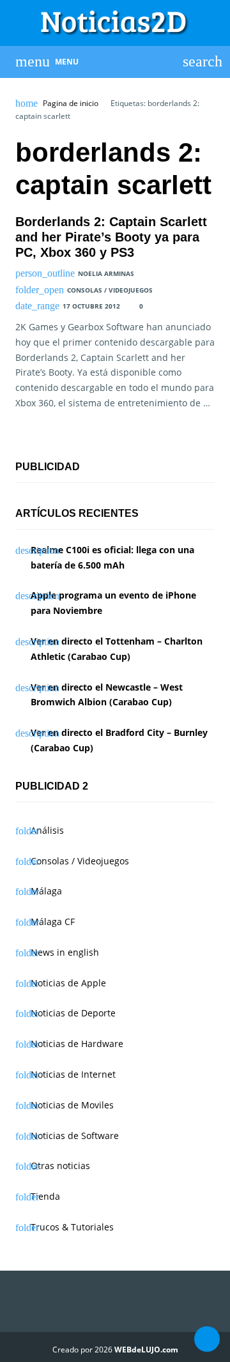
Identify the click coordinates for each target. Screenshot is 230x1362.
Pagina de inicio (70, 103)
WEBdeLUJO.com (146, 1349)
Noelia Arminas (106, 273)
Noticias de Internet (73, 1074)
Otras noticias (60, 1165)
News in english (65, 952)
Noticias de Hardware (77, 1043)
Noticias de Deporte (73, 1013)
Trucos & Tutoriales (72, 1227)
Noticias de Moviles (72, 1105)
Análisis (47, 830)
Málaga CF (53, 921)
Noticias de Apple (68, 983)
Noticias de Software (75, 1135)
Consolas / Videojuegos (110, 290)
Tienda (45, 1196)
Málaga (46, 891)
